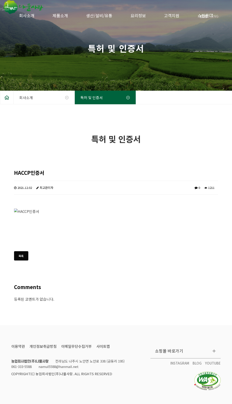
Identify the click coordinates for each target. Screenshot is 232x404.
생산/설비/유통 (99, 15)
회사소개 (26, 15)
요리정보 (138, 15)
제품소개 (60, 15)
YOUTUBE (213, 363)
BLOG (197, 363)
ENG (214, 16)
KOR (203, 16)
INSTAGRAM (179, 363)
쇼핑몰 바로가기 (169, 351)
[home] (6, 97)
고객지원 (171, 15)
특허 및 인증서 (91, 97)
